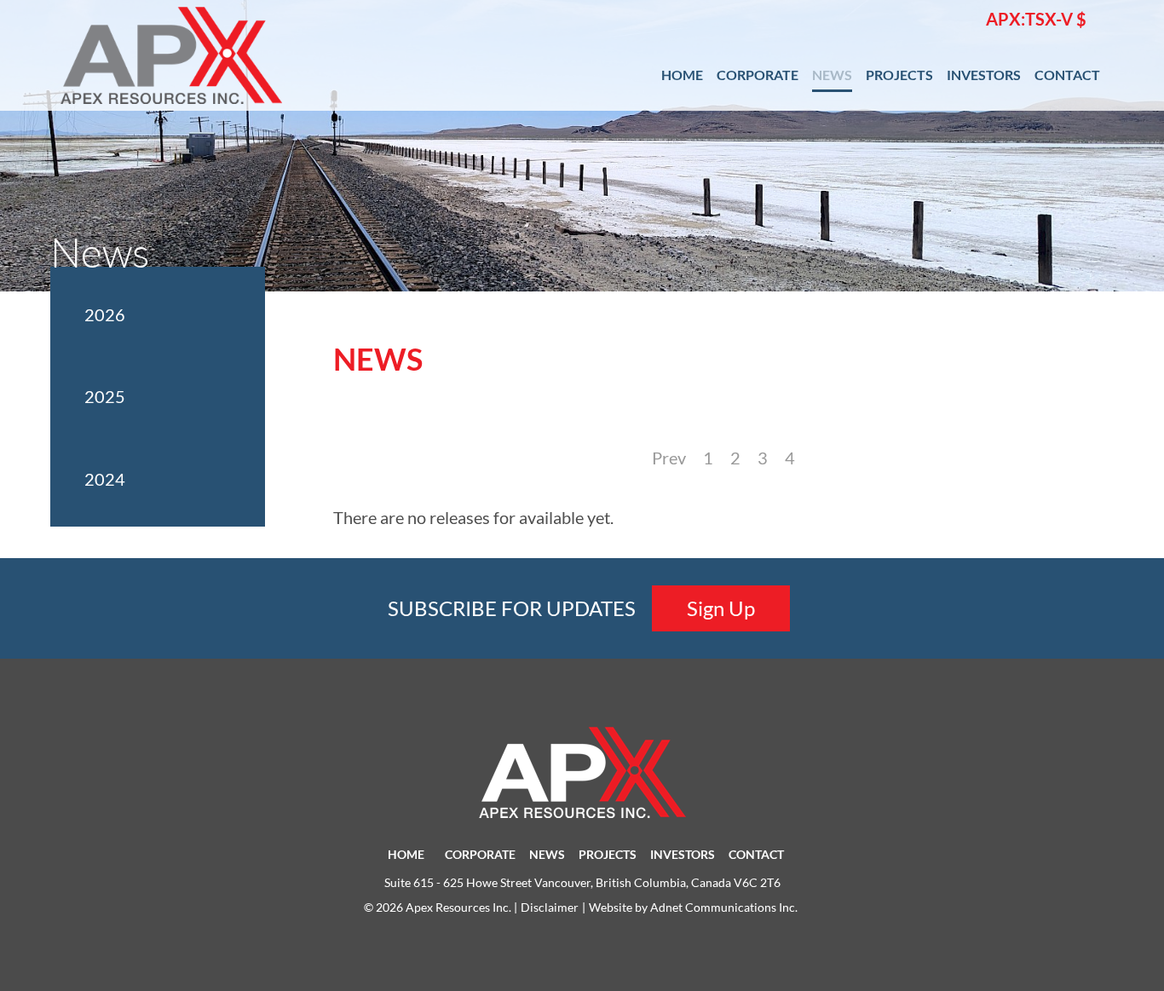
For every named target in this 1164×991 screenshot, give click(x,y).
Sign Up (721, 608)
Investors (984, 74)
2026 (104, 314)
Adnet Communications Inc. (724, 907)
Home (682, 74)
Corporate (757, 74)
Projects (899, 74)
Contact (1067, 74)
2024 (104, 479)
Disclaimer (550, 907)
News (832, 74)
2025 (104, 396)
